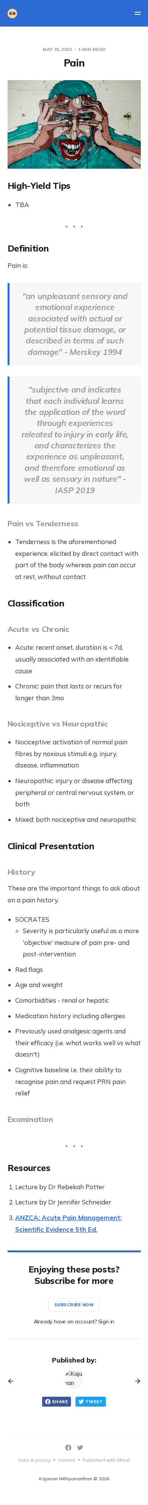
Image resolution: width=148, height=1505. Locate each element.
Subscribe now (74, 1304)
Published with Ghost (106, 1460)
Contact (66, 1460)
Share (60, 1401)
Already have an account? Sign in (74, 1321)
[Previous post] (13, 1381)
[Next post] (135, 1381)
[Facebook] (68, 1448)
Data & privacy (34, 1460)
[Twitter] (80, 1448)
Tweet (94, 1401)
